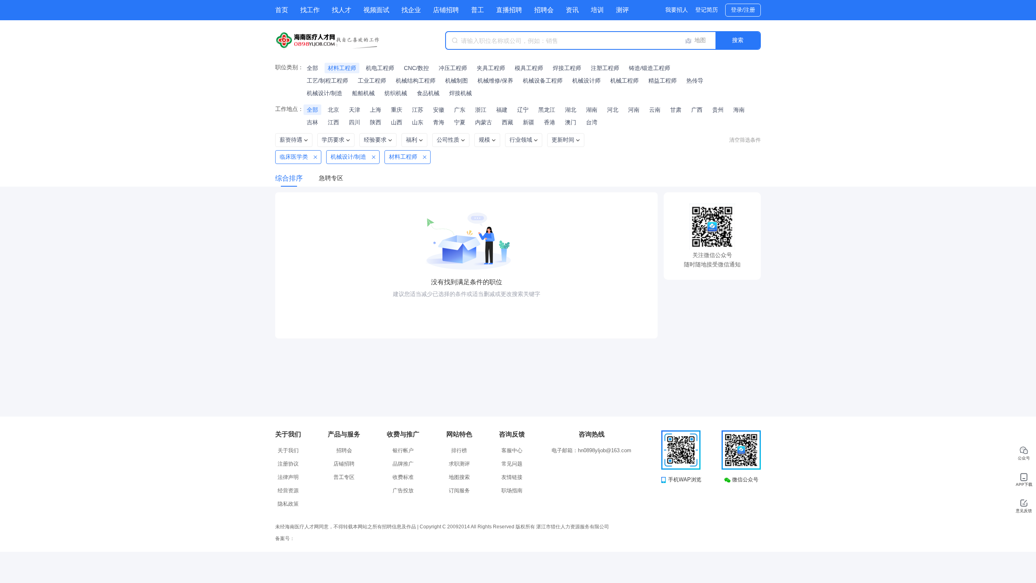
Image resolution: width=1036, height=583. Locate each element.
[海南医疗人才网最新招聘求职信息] (336, 40)
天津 (354, 109)
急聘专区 (331, 177)
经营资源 (288, 490)
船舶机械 (363, 93)
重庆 (396, 109)
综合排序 (289, 178)
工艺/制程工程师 (327, 80)
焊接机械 (460, 93)
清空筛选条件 (745, 140)
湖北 (570, 109)
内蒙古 (483, 122)
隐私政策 (288, 504)
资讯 (572, 9)
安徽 (438, 109)
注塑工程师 (605, 68)
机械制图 (456, 80)
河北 (612, 109)
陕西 (375, 122)
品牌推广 (403, 464)
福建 (501, 109)
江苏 (417, 109)
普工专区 (344, 477)
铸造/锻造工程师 (649, 68)
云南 (654, 109)
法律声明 (288, 477)
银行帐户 (403, 450)
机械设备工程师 (543, 80)
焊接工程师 (567, 68)
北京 (333, 109)
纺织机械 (395, 93)
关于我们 (288, 450)
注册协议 (288, 464)
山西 (396, 122)
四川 (354, 122)
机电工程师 (380, 68)
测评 (622, 9)
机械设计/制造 (324, 93)
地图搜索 (459, 477)
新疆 (528, 122)
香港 (549, 122)
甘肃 (675, 109)
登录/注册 (743, 9)
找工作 (310, 9)
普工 (477, 9)
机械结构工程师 (415, 80)
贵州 (718, 109)
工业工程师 (372, 80)
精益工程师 (662, 80)
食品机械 (428, 93)
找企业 (411, 9)
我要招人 (676, 9)
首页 (281, 9)
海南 (739, 109)
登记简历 (706, 9)
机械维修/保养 (495, 80)
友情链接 (511, 477)
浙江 (480, 109)
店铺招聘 (446, 9)
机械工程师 (624, 80)
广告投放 (403, 490)
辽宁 (523, 109)
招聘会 (544, 9)
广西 (697, 109)
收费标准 (403, 477)
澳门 (570, 122)
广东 (459, 109)
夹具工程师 (491, 68)
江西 (333, 122)
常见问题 (511, 464)
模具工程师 (529, 68)
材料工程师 (342, 68)
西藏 (507, 122)
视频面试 (376, 9)
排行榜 (459, 450)
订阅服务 (459, 490)
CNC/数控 (416, 68)
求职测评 (459, 464)
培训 (597, 9)
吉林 (312, 122)
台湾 (591, 122)
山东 (417, 122)
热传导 (694, 80)
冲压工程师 (453, 68)
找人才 (341, 9)
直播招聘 (509, 9)
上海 (375, 109)
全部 (312, 68)
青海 (438, 122)
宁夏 (459, 122)
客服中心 (511, 450)
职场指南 (511, 490)
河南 (633, 109)
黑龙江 (546, 109)
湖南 (591, 109)
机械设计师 (586, 80)
